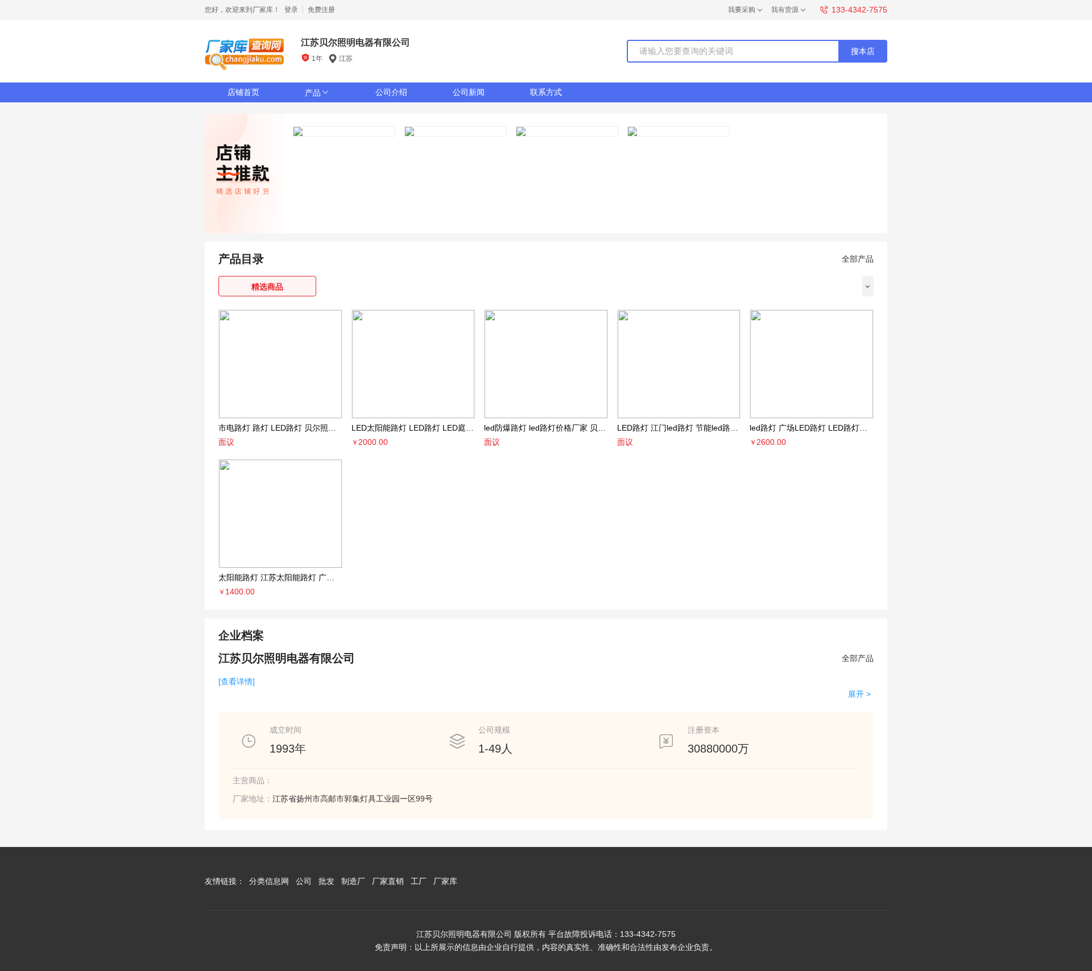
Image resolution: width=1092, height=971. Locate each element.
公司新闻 (469, 92)
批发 (326, 881)
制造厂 (353, 881)
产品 (317, 92)
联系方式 (546, 92)
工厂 (419, 881)
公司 (304, 881)
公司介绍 (391, 92)
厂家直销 (388, 881)
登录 (291, 10)
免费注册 (321, 10)
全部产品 (858, 258)
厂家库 (445, 881)
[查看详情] (236, 681)
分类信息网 (269, 881)
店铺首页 (243, 92)
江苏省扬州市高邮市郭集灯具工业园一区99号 (352, 798)
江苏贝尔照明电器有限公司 (355, 42)
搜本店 (863, 51)
